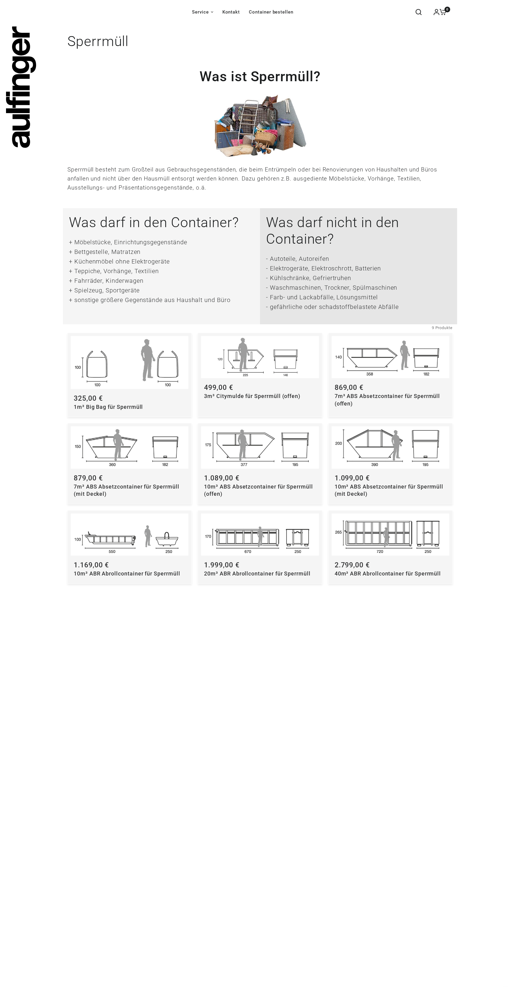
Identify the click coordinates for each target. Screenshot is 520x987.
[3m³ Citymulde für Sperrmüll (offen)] (260, 357)
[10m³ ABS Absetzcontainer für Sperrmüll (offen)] (260, 447)
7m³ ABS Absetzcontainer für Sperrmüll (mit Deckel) (126, 490)
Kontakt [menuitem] (231, 12)
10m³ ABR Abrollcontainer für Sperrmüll (127, 574)
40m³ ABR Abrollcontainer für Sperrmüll (388, 574)
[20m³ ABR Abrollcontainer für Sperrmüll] (260, 535)
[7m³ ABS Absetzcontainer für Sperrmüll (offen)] (390, 357)
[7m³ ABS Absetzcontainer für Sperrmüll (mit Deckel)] (129, 447)
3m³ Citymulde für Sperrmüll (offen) (252, 396)
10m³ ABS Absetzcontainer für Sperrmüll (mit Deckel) (389, 490)
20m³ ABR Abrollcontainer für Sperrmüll (257, 574)
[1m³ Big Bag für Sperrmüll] (129, 362)
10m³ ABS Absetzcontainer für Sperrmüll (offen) (258, 490)
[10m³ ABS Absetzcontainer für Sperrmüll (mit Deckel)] (390, 447)
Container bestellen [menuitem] (271, 12)
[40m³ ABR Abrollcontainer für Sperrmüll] (390, 535)
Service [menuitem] (200, 12)
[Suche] (419, 12)
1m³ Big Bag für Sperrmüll (108, 407)
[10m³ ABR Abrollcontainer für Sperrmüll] (129, 535)
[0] (441, 12)
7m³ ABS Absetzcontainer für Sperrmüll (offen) (387, 400)
